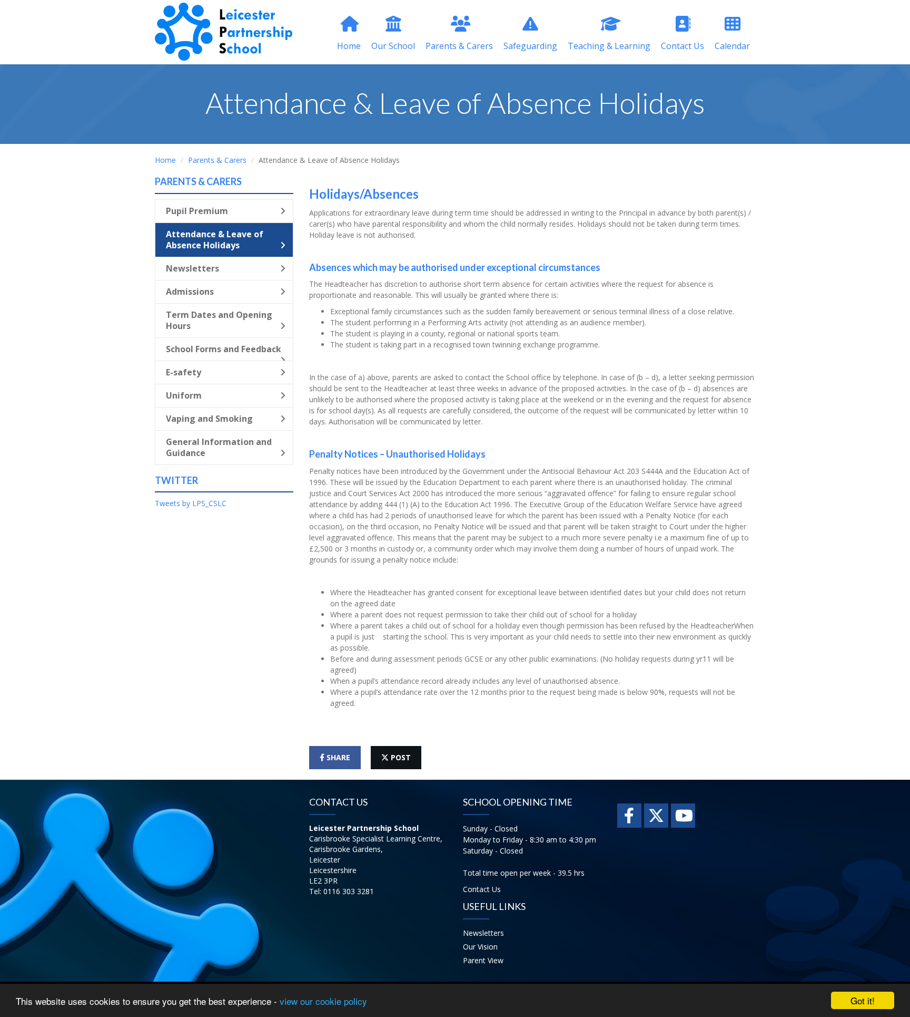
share (337, 757)
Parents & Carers (459, 46)
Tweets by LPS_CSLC (190, 503)
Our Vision (480, 947)
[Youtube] (683, 815)
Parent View (483, 960)
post (400, 757)
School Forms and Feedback (223, 349)
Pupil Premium (197, 211)
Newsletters (192, 268)
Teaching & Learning (609, 46)
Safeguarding (530, 46)
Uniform (184, 395)
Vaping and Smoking (209, 418)
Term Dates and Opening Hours (219, 320)
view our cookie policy (323, 1001)
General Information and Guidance (219, 447)
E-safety (183, 372)
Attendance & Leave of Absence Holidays (214, 239)
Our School (393, 46)
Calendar (732, 46)
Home (349, 46)
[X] (656, 815)
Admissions (190, 291)
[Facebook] (629, 815)
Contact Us (682, 46)
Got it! (862, 1000)
